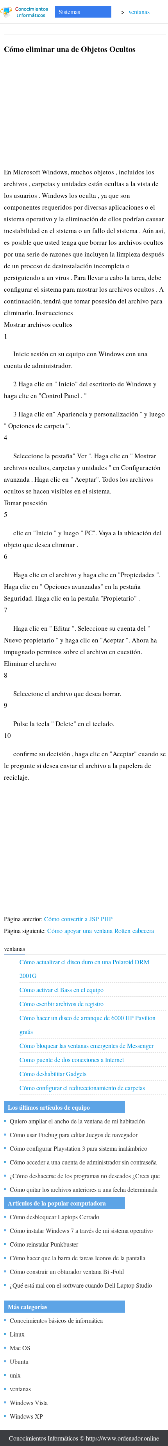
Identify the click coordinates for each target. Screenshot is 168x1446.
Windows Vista (29, 1402)
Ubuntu (19, 1361)
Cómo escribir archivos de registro (62, 1003)
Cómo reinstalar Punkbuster (44, 1244)
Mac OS (20, 1348)
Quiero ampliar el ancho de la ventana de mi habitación (77, 1121)
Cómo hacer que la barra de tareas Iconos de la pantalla (77, 1258)
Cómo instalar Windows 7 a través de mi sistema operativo (81, 1230)
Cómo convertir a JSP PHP (79, 919)
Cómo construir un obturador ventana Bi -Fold (67, 1271)
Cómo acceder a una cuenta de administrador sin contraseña (83, 1162)
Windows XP (26, 1416)
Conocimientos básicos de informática (56, 1320)
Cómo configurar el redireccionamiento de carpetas (82, 1088)
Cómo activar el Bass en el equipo (62, 989)
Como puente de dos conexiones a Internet (72, 1059)
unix (15, 1375)
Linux (17, 1334)
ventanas (139, 11)
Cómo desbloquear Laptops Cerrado (54, 1217)
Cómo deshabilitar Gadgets (53, 1073)
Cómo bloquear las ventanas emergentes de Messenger (87, 1045)
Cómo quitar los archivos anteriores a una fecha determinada (83, 1189)
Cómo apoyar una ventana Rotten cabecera (101, 930)
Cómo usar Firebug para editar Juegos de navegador (74, 1134)
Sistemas (69, 11)
